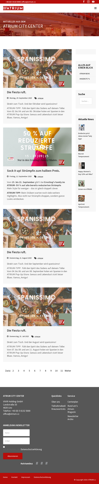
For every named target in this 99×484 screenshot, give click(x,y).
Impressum (25, 477)
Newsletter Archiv (73, 418)
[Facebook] (37, 463)
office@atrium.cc (29, 2)
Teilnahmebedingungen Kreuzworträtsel (57, 407)
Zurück (7, 370)
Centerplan (73, 401)
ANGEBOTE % (85, 79)
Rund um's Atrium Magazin (73, 408)
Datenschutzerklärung (31, 449)
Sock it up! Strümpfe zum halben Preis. (33, 171)
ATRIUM (40, 98)
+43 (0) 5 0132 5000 (13, 2)
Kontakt (14, 477)
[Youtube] (46, 463)
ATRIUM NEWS (85, 73)
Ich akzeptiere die (22, 449)
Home (5, 477)
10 (56, 370)
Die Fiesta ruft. (16, 92)
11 (62, 370)
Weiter (67, 370)
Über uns (55, 401)
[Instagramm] (42, 463)
